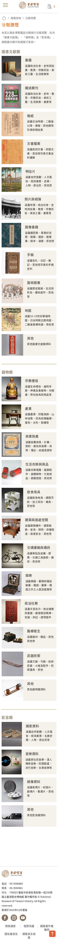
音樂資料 (32, 754)
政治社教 (31, 603)
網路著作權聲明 (46, 927)
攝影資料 (32, 726)
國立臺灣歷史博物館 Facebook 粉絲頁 (5, 918)
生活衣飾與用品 (37, 464)
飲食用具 (33, 492)
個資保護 (29, 926)
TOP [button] (52, 934)
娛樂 (28, 575)
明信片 (30, 171)
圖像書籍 (31, 227)
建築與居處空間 (36, 520)
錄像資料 (33, 781)
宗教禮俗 (31, 381)
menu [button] (5, 5)
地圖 (28, 310)
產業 (28, 408)
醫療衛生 (33, 631)
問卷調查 (10, 926)
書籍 (28, 60)
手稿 (30, 255)
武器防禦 (33, 656)
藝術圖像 (33, 282)
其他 (30, 338)
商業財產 (32, 436)
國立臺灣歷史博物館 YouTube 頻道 (23, 918)
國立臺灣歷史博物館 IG (14, 918)
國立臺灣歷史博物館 (13, 874)
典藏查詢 (16, 18)
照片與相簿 (33, 199)
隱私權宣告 (11, 934)
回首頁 (4, 18)
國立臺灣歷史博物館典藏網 (30, 5)
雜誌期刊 (31, 88)
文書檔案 (33, 143)
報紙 (30, 116)
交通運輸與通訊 (38, 547)
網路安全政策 (29, 935)
